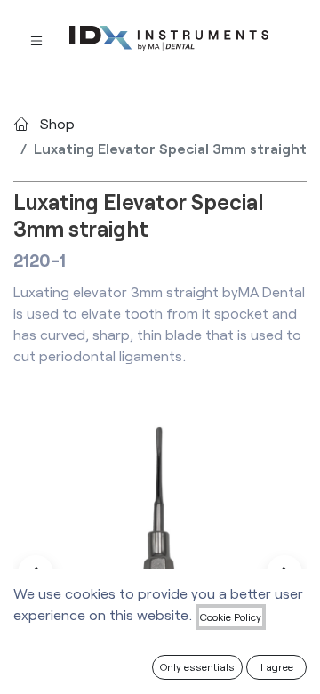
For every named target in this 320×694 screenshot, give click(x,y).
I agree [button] (276, 666)
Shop (57, 123)
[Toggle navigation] (36, 40)
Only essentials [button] (197, 666)
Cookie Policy (230, 616)
